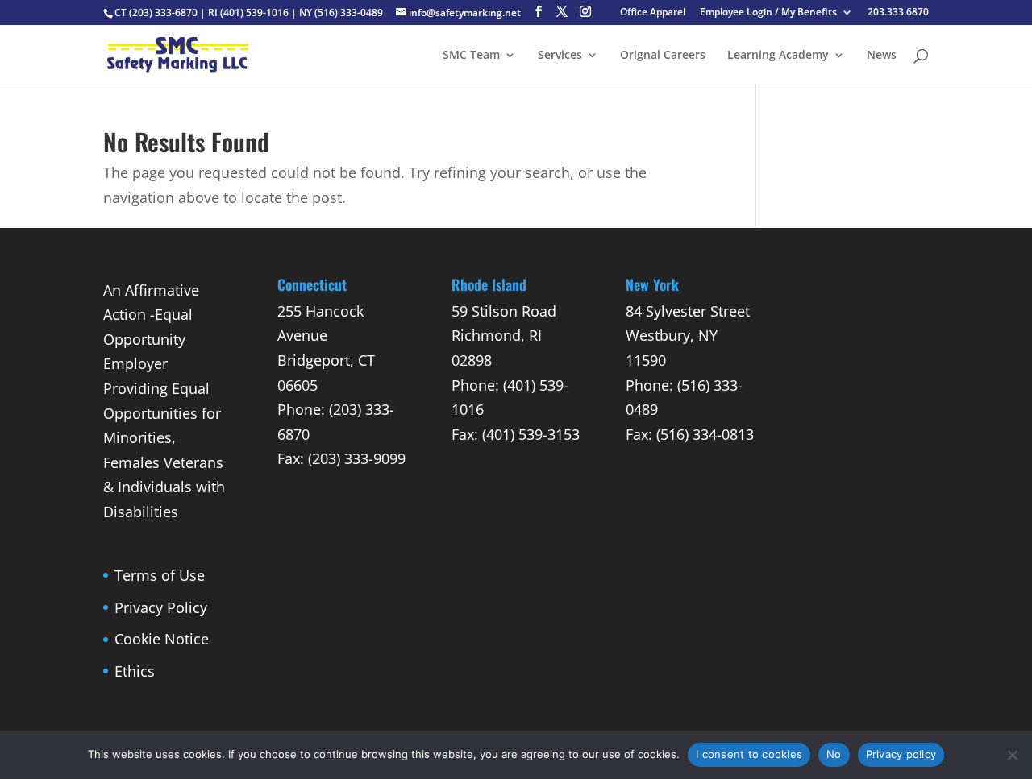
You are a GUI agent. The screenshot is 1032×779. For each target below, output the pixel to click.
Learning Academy (778, 55)
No (834, 754)
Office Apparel (652, 13)
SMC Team (471, 55)
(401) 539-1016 (254, 12)
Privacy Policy (160, 607)
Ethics (134, 671)
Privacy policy (901, 754)
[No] (1012, 755)
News (882, 55)
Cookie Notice (161, 638)
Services (560, 55)
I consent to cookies (749, 754)
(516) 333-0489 (348, 12)
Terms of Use (159, 575)
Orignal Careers (662, 55)
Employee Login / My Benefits (768, 13)
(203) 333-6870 (163, 12)
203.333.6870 (898, 13)
